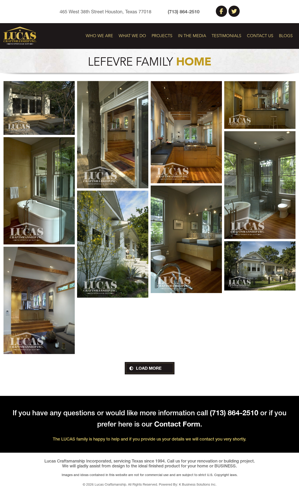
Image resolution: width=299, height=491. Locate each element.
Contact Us (260, 36)
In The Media (192, 36)
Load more (149, 368)
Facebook (221, 11)
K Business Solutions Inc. (198, 484)
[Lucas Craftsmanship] (20, 35)
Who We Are (99, 36)
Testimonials (226, 36)
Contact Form (177, 424)
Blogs (286, 36)
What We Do (132, 36)
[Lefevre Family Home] (39, 108)
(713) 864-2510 (183, 11)
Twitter (234, 11)
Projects (162, 36)
